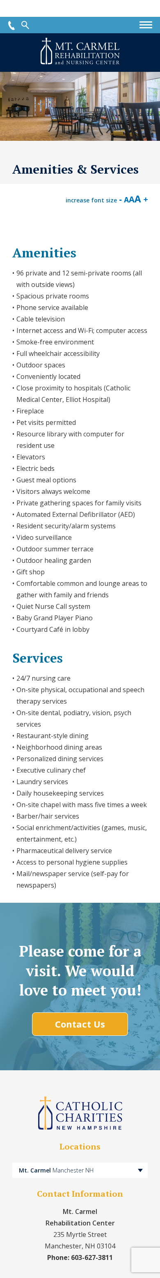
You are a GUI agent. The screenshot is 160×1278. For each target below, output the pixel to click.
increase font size (91, 200)
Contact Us (80, 1024)
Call (11, 25)
